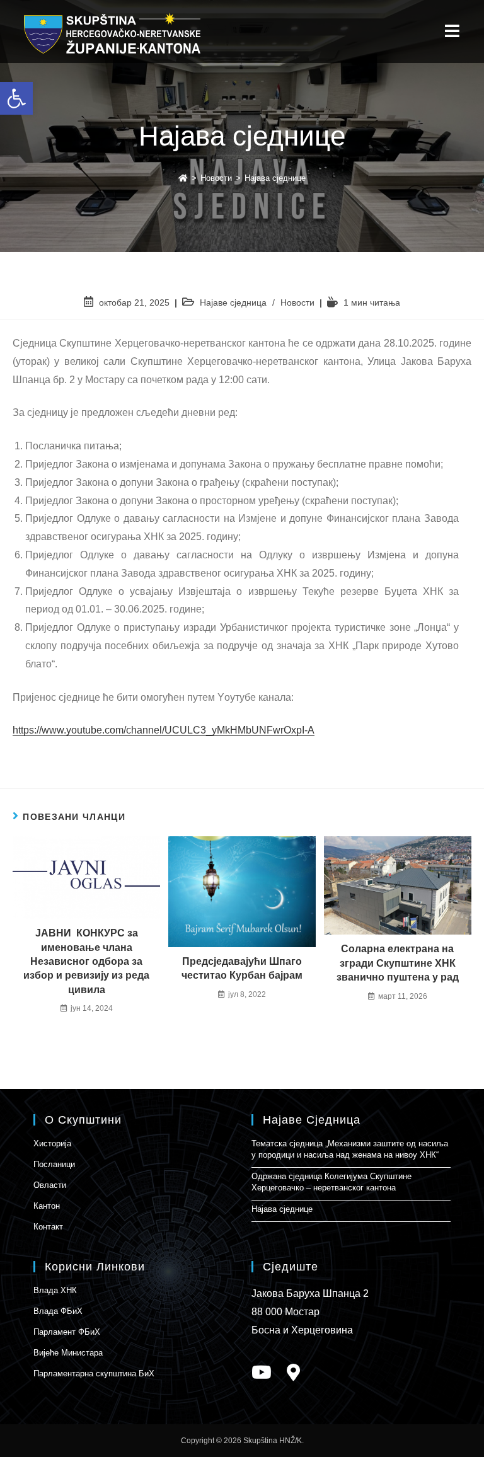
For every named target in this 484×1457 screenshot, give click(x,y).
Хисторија (52, 1143)
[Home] (183, 178)
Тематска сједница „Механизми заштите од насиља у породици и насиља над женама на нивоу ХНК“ (349, 1149)
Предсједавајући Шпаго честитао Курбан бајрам (242, 968)
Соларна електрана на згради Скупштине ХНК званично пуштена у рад (398, 962)
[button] (16, 98)
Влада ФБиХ (58, 1311)
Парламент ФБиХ (66, 1332)
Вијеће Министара (68, 1352)
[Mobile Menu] (452, 31)
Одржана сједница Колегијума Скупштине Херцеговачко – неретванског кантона (331, 1182)
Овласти (49, 1185)
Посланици (54, 1164)
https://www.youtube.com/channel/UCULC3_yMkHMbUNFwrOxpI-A (163, 730)
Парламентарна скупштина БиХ (93, 1373)
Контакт (48, 1226)
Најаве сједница (233, 302)
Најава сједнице (282, 1209)
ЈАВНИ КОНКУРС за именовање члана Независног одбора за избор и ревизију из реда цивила (86, 961)
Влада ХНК (55, 1290)
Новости (297, 302)
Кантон (46, 1206)
